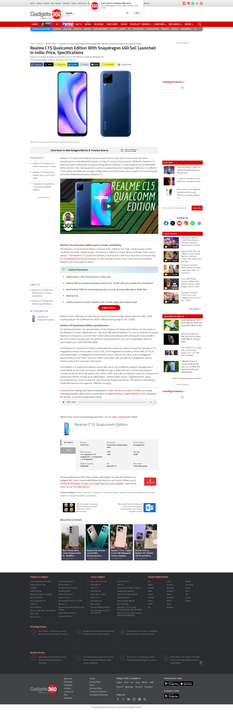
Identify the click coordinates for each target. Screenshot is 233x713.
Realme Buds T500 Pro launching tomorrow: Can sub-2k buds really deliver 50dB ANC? (106, 289)
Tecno (188, 598)
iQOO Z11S (95, 598)
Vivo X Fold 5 (35, 617)
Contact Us (69, 692)
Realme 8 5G (72, 295)
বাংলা (132, 683)
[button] (155, 541)
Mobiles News (51, 44)
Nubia (169, 594)
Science (175, 29)
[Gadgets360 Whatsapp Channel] (192, 223)
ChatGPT (33, 588)
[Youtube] (179, 223)
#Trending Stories (38, 627)
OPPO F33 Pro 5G (66, 594)
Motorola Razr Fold (38, 585)
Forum (118, 480)
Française (148, 687)
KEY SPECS (68, 443)
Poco (169, 604)
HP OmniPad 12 (65, 585)
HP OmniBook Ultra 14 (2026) (70, 601)
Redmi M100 (95, 591)
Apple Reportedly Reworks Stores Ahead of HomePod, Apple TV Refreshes (52, 660)
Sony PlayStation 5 (66, 582)
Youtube (128, 699)
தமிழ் (138, 683)
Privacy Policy (95, 682)
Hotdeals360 (153, 29)
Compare (159, 24)
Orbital (138, 390)
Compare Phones (66, 616)
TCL (187, 594)
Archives (67, 689)
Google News (99, 483)
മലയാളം (129, 687)
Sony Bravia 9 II (123, 598)
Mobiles (57, 29)
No (127, 13)
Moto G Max (95, 604)
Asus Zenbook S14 (38, 601)
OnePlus (170, 598)
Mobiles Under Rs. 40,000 (40, 594)
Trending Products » (173, 82)
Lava (168, 582)
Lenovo (170, 585)
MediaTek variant (76, 258)
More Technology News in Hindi (186, 378)
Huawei (151, 598)
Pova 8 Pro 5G (96, 601)
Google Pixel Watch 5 (125, 591)
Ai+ (149, 582)
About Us (68, 679)
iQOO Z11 (94, 588)
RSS (144, 393)
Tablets (165, 29)
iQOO (150, 604)
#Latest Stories (37, 653)
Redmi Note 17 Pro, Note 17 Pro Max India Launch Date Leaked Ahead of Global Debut (185, 660)
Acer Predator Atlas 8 (125, 601)
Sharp (188, 588)
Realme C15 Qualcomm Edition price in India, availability (42, 293)
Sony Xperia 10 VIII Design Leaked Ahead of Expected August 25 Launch (53, 632)
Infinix (150, 601)
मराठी (151, 683)
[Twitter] (172, 223)
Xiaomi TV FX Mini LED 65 (127, 594)
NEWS (68, 450)
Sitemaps (68, 682)
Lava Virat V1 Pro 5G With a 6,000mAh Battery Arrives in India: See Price (142, 632)
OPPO (169, 601)
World (39, 3)
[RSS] (201, 3)
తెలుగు (145, 682)
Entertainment (100, 29)
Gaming (87, 29)
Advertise (68, 698)
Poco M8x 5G (95, 585)
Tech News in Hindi (173, 316)
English (119, 683)
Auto (79, 24)
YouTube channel (81, 486)
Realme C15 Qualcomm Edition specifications (79, 496)
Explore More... (109, 307)
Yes (137, 13)
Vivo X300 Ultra (36, 598)
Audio (122, 29)
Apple (150, 585)
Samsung (189, 585)
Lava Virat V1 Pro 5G (98, 582)
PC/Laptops (138, 29)
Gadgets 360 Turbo (69, 480)
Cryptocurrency (65, 598)
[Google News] (199, 223)
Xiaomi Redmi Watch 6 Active (129, 588)
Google (151, 588)
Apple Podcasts (115, 393)
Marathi (145, 3)
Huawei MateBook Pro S (100, 607)
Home (35, 24)
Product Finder (139, 24)
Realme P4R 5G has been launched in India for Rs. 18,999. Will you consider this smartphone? (109, 283)
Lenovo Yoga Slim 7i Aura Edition (43, 611)
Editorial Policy (96, 689)
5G (195, 29)
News (88, 24)
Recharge (174, 24)
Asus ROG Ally (123, 604)
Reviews (99, 24)
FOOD (73, 3)
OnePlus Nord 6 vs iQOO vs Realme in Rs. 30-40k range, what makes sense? (101, 302)
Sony (188, 591)
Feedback (68, 685)
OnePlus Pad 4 (64, 591)
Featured (168, 162)
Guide (124, 24)
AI (57, 24)
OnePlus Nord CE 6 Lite (68, 588)
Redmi (188, 582)
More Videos (194, 308)
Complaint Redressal (99, 695)
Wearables (186, 29)
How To (77, 29)
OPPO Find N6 (36, 591)
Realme (78, 493)
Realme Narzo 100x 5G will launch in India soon (88, 276)
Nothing (170, 591)
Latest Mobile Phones (67, 613)
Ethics (92, 685)
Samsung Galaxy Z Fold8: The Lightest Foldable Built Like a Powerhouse (189, 170)
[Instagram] (186, 223)
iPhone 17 (63, 604)
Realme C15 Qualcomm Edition (80, 249)
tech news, (86, 477)
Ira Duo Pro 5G (123, 582)
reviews (94, 477)
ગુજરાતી (119, 687)
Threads (84, 483)
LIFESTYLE (82, 3)
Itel (149, 607)
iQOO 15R (34, 614)
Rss (144, 699)
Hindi (126, 683)
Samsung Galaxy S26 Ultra (40, 582)
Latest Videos (170, 233)
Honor (150, 594)
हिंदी (52, 3)
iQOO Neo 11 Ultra (97, 594)
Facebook (64, 483)
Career (92, 679)
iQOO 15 (33, 604)
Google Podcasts (131, 393)
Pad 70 (120, 585)
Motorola (170, 588)
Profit (47, 3)
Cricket (66, 3)
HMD (150, 591)
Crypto (113, 29)
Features (112, 24)
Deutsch (139, 687)
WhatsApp (75, 483)
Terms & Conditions (98, 692)
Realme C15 (87, 493)
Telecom (67, 29)
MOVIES (58, 3)
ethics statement (119, 416)
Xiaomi (188, 601)
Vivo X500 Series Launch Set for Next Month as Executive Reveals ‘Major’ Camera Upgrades (98, 660)
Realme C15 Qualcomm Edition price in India (137, 493)
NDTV (32, 3)
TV (129, 29)
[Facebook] (166, 223)
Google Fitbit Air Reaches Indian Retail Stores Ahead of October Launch (98, 632)
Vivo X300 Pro (36, 607)
